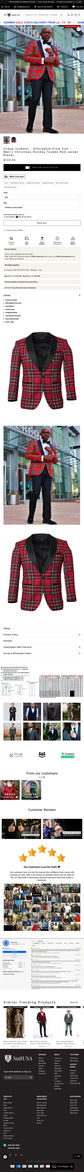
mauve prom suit (48, 183)
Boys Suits (40, 1110)
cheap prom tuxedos (33, 183)
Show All (73, 1002)
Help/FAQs (57, 1089)
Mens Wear (74, 1113)
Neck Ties (73, 1105)
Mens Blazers (41, 1108)
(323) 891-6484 (13, 1148)
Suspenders (74, 1108)
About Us (57, 1066)
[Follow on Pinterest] (16, 1155)
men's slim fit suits (62, 183)
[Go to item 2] (13, 140)
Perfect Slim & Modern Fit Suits (8, 1130)
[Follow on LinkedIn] (22, 1155)
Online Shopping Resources (42, 1071)
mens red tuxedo (10, 187)
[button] (24, 230)
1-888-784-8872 (19, 270)
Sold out (42, 223)
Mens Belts (73, 1102)
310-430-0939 (27, 254)
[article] (10, 790)
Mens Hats (73, 1100)
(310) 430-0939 (13, 1145)
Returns (41, 1058)
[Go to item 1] (7, 140)
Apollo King (74, 1075)
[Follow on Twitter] (10, 1155)
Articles (56, 1086)
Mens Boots (74, 1058)
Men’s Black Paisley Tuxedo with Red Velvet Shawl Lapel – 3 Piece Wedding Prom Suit (40, 1042)
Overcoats (40, 1113)
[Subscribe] (30, 1077)
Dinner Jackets (42, 1102)
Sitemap (41, 1061)
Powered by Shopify (49, 1161)
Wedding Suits (41, 1105)
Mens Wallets (74, 1110)
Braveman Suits (75, 1083)
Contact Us (58, 1058)
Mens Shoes (74, 1061)
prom (6, 183)
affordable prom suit (17, 183)
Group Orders (59, 1083)
